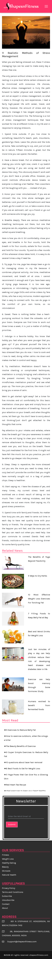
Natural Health (9, 875)
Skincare (6, 871)
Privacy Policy (8, 888)
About (5, 908)
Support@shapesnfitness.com (22, 941)
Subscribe (7, 896)
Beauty (5, 867)
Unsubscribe (8, 900)
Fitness (5, 855)
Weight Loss (8, 859)
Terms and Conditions (12, 892)
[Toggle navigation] (46, 6)
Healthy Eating (9, 863)
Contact (5, 904)
